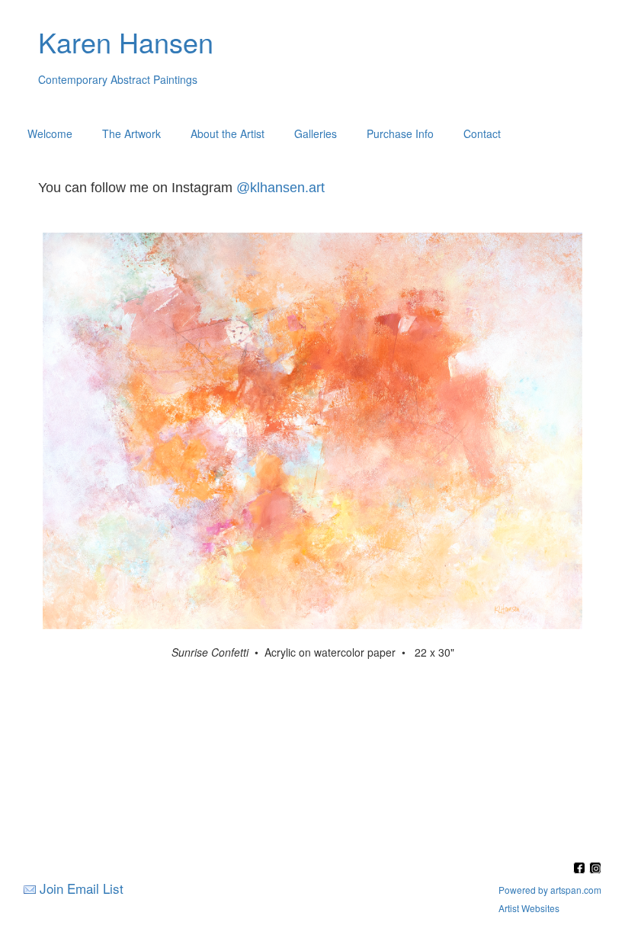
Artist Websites (528, 907)
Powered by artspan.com (549, 889)
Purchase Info (400, 133)
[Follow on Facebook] (581, 869)
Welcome (49, 133)
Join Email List (81, 888)
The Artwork (131, 133)
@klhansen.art (280, 187)
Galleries (315, 133)
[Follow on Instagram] (595, 869)
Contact (482, 133)
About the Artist (227, 133)
